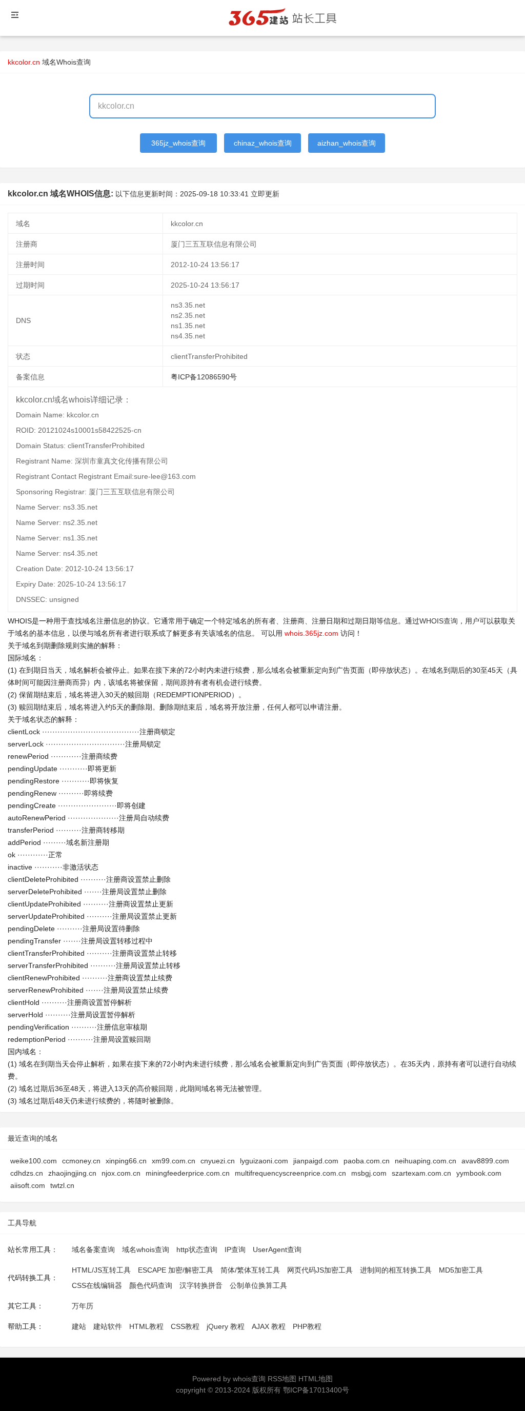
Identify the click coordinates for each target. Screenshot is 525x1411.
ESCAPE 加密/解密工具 (175, 1270)
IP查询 (235, 1249)
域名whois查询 (145, 1249)
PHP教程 (307, 1326)
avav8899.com (485, 1161)
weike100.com (33, 1161)
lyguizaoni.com (264, 1161)
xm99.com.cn (173, 1161)
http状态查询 (196, 1249)
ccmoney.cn (81, 1161)
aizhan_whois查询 (346, 143)
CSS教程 (185, 1326)
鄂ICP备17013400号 (316, 1390)
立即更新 (265, 194)
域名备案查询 (93, 1249)
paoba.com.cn (367, 1161)
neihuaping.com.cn (425, 1161)
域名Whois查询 (66, 62)
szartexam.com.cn (421, 1173)
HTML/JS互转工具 (101, 1270)
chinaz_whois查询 (263, 143)
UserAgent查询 (277, 1249)
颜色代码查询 (150, 1285)
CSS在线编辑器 (97, 1285)
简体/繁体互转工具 (250, 1270)
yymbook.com (478, 1173)
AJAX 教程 (269, 1326)
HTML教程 (146, 1326)
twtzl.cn (62, 1185)
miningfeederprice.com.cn (188, 1173)
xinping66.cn (126, 1161)
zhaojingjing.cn (72, 1173)
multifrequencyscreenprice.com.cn (290, 1173)
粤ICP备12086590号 (204, 377)
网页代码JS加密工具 (320, 1270)
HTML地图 (315, 1379)
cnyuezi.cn (217, 1161)
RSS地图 (282, 1379)
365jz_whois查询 (178, 143)
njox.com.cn (121, 1173)
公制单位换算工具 (258, 1285)
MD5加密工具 (461, 1270)
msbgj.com (369, 1173)
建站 (79, 1326)
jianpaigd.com (315, 1161)
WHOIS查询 (438, 621)
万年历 (82, 1306)
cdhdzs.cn (26, 1173)
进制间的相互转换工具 (396, 1270)
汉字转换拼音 (201, 1285)
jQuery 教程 (226, 1326)
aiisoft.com (27, 1185)
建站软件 (107, 1326)
